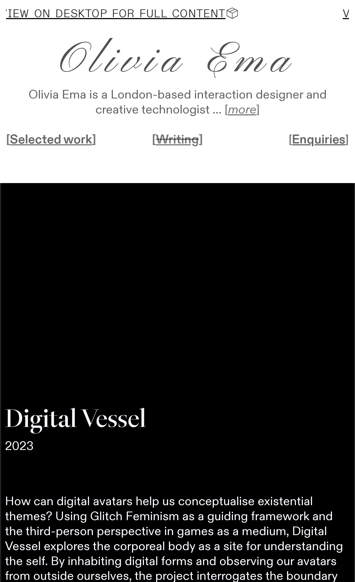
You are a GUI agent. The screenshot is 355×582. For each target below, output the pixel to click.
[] (242, 110)
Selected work (51, 139)
